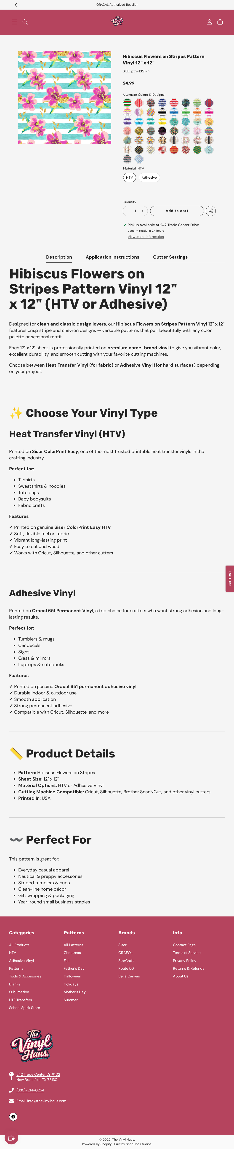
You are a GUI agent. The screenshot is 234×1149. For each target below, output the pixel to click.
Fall (66, 960)
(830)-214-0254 (30, 1090)
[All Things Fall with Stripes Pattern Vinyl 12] (151, 140)
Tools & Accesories (25, 976)
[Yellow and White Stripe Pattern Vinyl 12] (162, 122)
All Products (19, 944)
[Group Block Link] (117, 1025)
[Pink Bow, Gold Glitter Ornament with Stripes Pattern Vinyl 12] (186, 140)
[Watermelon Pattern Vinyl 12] (162, 150)
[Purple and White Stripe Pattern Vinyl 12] (127, 122)
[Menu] (14, 22)
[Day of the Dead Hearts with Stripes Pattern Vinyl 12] (151, 131)
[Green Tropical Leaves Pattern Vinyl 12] (174, 122)
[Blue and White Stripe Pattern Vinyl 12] (174, 112)
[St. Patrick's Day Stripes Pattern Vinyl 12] (197, 150)
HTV (129, 177)
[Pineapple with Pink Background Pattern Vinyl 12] (127, 131)
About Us (181, 976)
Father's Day (74, 968)
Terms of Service (187, 952)
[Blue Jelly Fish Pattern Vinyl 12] (139, 159)
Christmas (72, 952)
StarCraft (126, 960)
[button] (16, 4)
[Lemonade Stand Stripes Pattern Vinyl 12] (127, 112)
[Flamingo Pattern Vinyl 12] (209, 122)
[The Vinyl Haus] (117, 22)
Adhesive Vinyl (21, 960)
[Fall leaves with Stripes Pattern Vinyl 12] (139, 140)
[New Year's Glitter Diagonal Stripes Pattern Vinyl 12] (139, 150)
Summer (71, 1000)
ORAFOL (125, 952)
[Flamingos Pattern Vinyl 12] (162, 131)
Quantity (129, 202)
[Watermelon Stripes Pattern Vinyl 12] (127, 103)
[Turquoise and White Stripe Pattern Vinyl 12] (151, 122)
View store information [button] (146, 237)
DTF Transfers (20, 1000)
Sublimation (19, 992)
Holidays (71, 984)
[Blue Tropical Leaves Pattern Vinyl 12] (186, 122)
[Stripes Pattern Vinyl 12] (174, 150)
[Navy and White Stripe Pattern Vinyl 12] (162, 103)
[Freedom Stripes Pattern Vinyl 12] (139, 103)
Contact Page (184, 944)
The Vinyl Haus (123, 1139)
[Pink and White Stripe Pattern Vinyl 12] (209, 112)
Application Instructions (112, 257)
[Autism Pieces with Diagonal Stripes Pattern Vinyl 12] (127, 140)
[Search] (25, 22)
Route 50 (126, 968)
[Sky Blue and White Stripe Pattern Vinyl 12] (139, 122)
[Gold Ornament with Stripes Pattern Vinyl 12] (209, 140)
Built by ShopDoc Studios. (133, 1144)
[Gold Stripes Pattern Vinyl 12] (127, 150)
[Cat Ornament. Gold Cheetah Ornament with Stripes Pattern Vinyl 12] (197, 140)
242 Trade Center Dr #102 (38, 1074)
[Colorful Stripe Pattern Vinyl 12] (151, 112)
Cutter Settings (170, 257)
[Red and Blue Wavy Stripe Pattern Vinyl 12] (209, 103)
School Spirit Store (24, 1007)
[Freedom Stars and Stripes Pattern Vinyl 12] (186, 150)
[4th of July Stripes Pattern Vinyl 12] (209, 150)
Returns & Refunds (188, 968)
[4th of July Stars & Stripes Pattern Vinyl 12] (127, 159)
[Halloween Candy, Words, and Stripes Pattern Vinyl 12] (162, 140)
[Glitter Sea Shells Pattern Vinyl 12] (186, 103)
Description (59, 257)
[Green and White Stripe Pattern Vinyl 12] (186, 112)
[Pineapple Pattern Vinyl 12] (197, 122)
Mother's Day (75, 992)
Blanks (14, 984)
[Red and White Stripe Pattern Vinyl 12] (174, 103)
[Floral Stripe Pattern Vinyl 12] (151, 103)
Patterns (16, 968)
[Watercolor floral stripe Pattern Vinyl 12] (174, 131)
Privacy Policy (184, 960)
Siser (122, 944)
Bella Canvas (129, 976)
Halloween (72, 976)
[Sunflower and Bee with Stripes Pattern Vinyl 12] (139, 131)
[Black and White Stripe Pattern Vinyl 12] (162, 112)
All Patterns (73, 944)
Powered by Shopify (97, 1144)
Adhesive (149, 177)
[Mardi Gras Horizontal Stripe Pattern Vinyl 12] (197, 103)
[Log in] (209, 22)
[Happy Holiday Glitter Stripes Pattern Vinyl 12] (174, 140)
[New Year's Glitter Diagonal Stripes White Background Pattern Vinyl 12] (151, 150)
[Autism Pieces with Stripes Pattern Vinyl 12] (209, 131)
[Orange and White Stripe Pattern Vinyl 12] (197, 112)
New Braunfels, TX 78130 (36, 1079)
